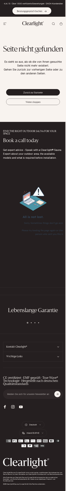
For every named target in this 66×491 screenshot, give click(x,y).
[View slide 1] (27, 323)
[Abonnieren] (55, 408)
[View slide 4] (38, 323)
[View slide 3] (35, 323)
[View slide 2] (31, 323)
